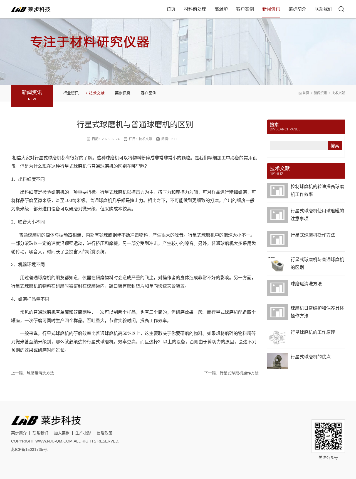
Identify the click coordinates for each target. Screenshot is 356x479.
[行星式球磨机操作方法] (277, 239)
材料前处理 (195, 9)
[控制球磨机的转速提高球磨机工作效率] (277, 190)
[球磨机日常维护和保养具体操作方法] (277, 312)
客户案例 (245, 9)
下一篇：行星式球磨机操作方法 (231, 373)
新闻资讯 (271, 9)
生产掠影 (83, 433)
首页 (171, 9)
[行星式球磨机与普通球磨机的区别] (277, 263)
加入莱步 (62, 433)
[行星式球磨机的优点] (277, 361)
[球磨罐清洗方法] (277, 288)
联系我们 (323, 9)
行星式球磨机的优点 (311, 356)
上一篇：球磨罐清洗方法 (32, 373)
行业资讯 (71, 93)
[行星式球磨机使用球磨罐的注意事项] (277, 215)
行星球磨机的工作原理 (313, 332)
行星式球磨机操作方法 (313, 235)
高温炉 (221, 9)
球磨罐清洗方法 (306, 283)
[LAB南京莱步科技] (31, 9)
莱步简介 (297, 9)
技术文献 (338, 93)
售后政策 (104, 433)
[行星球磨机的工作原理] (277, 336)
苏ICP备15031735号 (29, 449)
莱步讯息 (122, 93)
